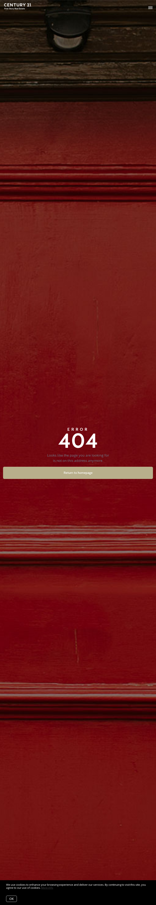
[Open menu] (150, 8)
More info (47, 888)
